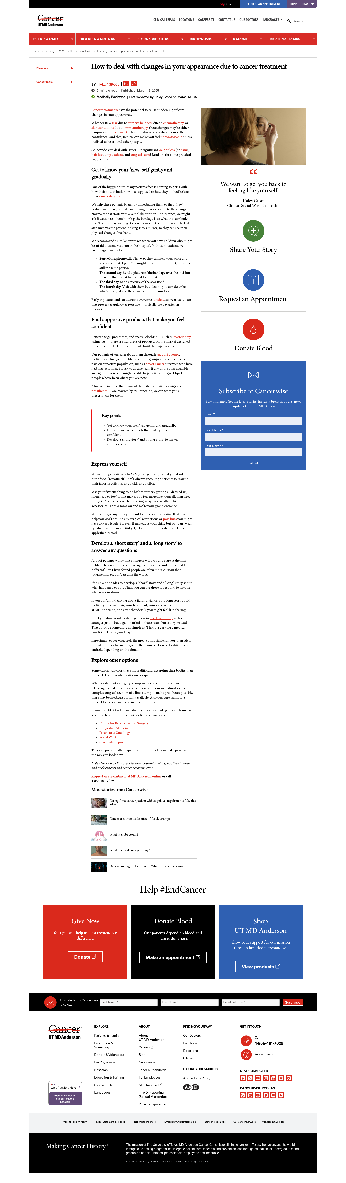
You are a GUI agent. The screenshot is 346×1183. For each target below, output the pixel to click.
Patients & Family (45, 39)
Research (240, 39)
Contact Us (226, 20)
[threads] (288, 1078)
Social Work (108, 737)
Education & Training (284, 39)
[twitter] (250, 1078)
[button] (126, 83)
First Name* (214, 430)
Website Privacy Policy (74, 1121)
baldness (146, 123)
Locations (190, 1043)
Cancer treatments (104, 110)
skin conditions (102, 128)
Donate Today (299, 4)
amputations (114, 155)
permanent (119, 132)
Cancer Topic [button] (44, 82)
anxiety (159, 300)
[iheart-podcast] (273, 1095)
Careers (204, 20)
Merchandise (148, 1085)
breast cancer (155, 364)
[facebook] (243, 1078)
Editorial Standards (152, 1070)
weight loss (167, 150)
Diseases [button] (42, 68)
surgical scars (140, 155)
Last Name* (214, 446)
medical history (161, 618)
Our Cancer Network (244, 1121)
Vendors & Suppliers (273, 1121)
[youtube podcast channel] (258, 1095)
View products (258, 967)
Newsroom (147, 1062)
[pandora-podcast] (266, 1095)
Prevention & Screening (97, 39)
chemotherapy (173, 123)
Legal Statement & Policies (110, 1121)
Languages (271, 20)
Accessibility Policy (196, 1078)
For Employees (150, 1077)
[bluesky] (281, 1078)
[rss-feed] (281, 1095)
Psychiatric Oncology (114, 733)
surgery (133, 123)
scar (114, 123)
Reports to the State (145, 1121)
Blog (142, 1055)
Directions (190, 1051)
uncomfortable (171, 137)
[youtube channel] (258, 1078)
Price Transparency (152, 1104)
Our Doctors (248, 20)
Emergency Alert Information (180, 1121)
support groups (167, 355)
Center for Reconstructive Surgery (124, 723)
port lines (170, 519)
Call (269, 1041)
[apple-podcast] (243, 1095)
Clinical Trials (164, 20)
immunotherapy (136, 128)
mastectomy (182, 337)
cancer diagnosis (111, 196)
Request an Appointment (263, 4)
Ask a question (265, 1054)
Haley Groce (108, 84)
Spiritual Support (111, 742)
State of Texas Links (215, 1121)
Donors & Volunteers (152, 39)
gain (184, 150)
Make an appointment (171, 957)
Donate (83, 957)
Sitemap (189, 1058)
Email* (210, 414)
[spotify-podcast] (250, 1095)
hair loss (97, 155)
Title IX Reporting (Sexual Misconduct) (153, 1095)
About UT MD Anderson (151, 1038)
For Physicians (201, 39)
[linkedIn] (273, 1078)
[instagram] (266, 1078)
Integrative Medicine (114, 728)
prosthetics (99, 391)
